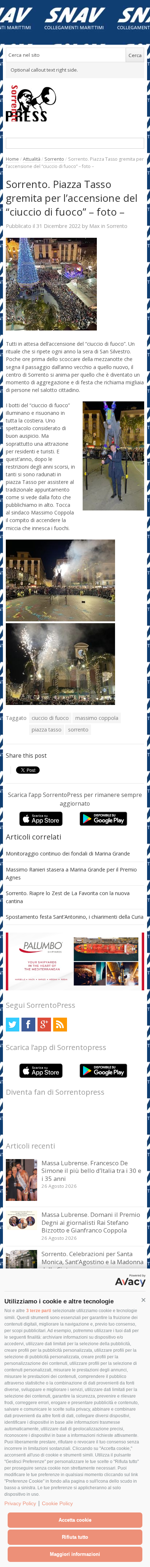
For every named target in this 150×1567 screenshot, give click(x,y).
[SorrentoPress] (75, 103)
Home (12, 159)
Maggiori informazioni (75, 1554)
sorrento (78, 729)
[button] (143, 1300)
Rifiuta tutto (75, 1537)
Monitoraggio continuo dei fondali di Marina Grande (68, 853)
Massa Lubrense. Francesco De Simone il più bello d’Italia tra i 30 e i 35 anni (91, 1171)
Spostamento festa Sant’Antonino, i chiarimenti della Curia (74, 916)
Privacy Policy (20, 1503)
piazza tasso (47, 729)
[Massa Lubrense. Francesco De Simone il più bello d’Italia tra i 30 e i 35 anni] (22, 1198)
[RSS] (60, 1024)
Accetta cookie (75, 1520)
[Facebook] (28, 1024)
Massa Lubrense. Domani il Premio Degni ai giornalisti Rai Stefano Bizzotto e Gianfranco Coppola (91, 1222)
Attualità (31, 159)
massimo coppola (96, 717)
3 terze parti (38, 1310)
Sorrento (54, 159)
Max (94, 225)
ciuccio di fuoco (50, 717)
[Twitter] (12, 1024)
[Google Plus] (44, 1024)
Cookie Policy (57, 1503)
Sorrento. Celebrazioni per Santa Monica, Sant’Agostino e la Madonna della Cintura (92, 1262)
